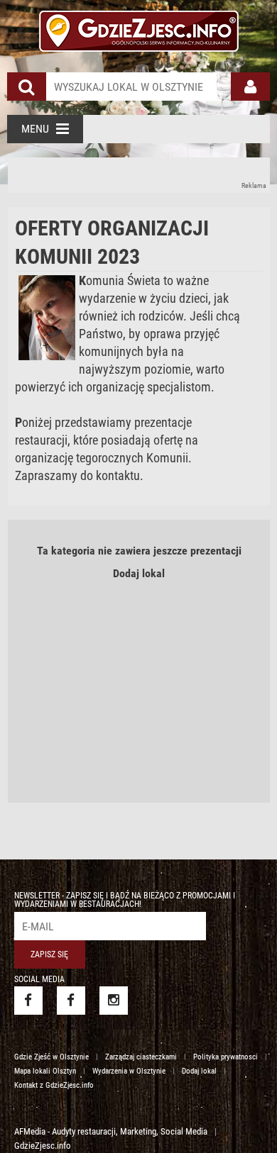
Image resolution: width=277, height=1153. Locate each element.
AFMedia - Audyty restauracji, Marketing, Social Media (110, 1131)
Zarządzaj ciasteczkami (141, 1057)
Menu (35, 128)
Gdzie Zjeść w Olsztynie (51, 1057)
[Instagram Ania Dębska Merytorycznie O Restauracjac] (113, 1000)
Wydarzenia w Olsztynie (128, 1071)
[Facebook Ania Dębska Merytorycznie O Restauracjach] (71, 1000)
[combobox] (131, 86)
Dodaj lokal (139, 573)
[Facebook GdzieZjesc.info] (28, 1000)
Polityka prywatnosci (225, 1057)
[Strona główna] (139, 29)
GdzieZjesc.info (42, 1145)
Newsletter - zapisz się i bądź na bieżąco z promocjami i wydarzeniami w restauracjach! (124, 899)
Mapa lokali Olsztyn (45, 1071)
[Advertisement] (139, 175)
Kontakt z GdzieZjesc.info (54, 1085)
